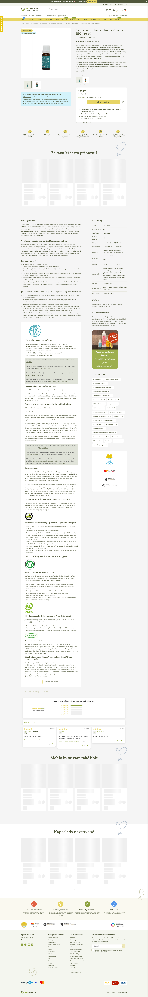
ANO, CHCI (74, 501)
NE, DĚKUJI (74, 507)
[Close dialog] (91, 477)
